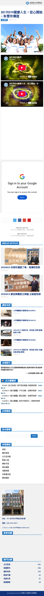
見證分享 (22, 578)
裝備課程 (22, 582)
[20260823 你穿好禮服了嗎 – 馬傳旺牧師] (22, 256)
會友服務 (5, 467)
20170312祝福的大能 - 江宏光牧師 (22, 230)
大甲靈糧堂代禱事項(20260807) (24, 311)
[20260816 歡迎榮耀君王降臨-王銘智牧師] (22, 283)
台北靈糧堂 (10, 380)
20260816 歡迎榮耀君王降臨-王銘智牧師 (21, 294)
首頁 (4, 449)
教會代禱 (22, 575)
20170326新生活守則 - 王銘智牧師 (22, 236)
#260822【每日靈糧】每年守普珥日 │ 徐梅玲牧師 (21, 401)
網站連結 (5, 478)
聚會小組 (5, 460)
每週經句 (22, 568)
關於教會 (5, 453)
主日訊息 (4, 20)
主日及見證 (6, 456)
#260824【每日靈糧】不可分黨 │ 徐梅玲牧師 (19, 390)
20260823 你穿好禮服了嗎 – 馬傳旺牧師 (20, 267)
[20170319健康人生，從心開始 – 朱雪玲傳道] (22, 38)
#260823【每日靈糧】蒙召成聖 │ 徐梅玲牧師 (19, 396)
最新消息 (6, 305)
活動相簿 (5, 471)
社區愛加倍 (6, 474)
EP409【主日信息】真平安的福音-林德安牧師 (19, 385)
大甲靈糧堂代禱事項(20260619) (24, 320)
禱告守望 (5, 464)
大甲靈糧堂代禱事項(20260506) (24, 340)
